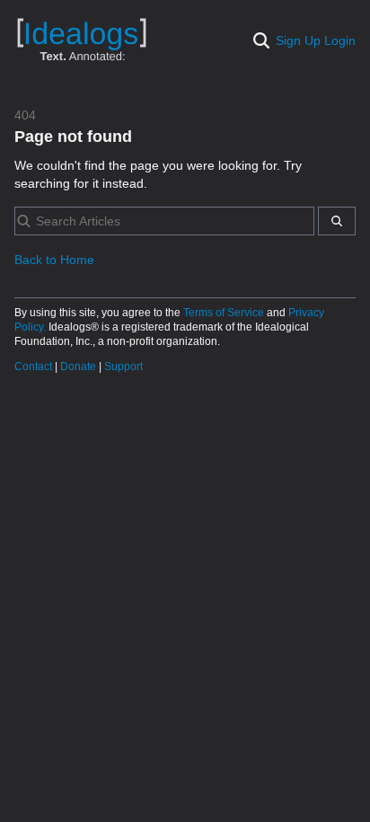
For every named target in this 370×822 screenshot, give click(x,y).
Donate (79, 366)
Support (123, 366)
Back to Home (54, 259)
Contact (34, 366)
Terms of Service (225, 312)
